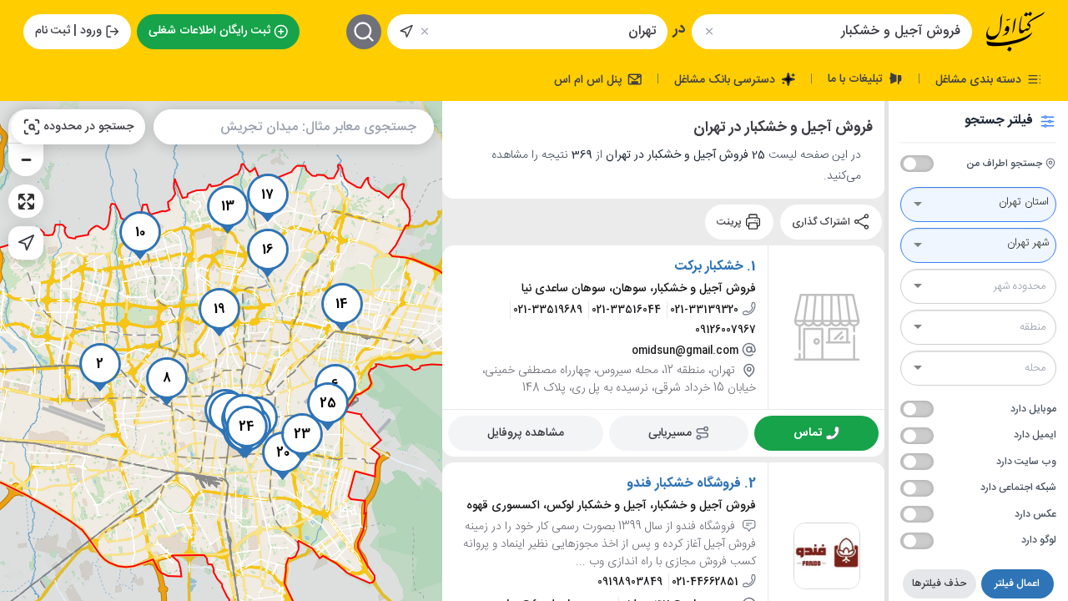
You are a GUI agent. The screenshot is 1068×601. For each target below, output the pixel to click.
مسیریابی (670, 432)
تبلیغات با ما (857, 78)
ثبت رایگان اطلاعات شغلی (209, 31)
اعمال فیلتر (1017, 583)
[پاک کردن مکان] (425, 31)
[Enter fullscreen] (25, 201)
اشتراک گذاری (822, 222)
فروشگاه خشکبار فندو (684, 484)
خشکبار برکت (708, 267)
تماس (807, 432)
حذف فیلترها (939, 583)
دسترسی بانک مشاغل (726, 79)
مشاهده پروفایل (525, 432)
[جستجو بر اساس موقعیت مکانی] (406, 31)
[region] (221, 351)
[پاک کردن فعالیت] (709, 31)
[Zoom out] (25, 159)
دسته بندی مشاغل (980, 79)
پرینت (730, 222)
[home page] (1015, 32)
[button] (100, 367)
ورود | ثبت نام (68, 31)
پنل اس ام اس (589, 79)
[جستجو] (363, 31)
